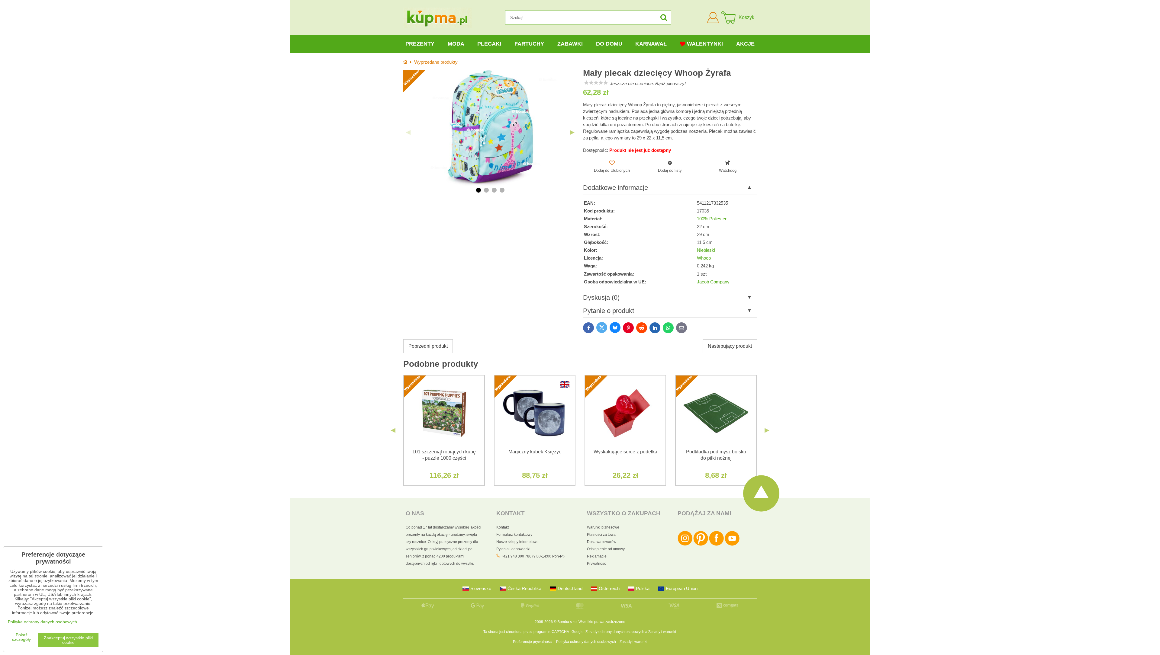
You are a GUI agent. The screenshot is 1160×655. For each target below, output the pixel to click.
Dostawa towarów (601, 542)
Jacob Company (713, 282)
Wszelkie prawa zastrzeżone (601, 622)
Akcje (745, 44)
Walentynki (705, 44)
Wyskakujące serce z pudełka (625, 451)
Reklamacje (597, 556)
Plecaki (489, 44)
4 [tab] (502, 190)
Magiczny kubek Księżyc (534, 451)
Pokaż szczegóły (21, 637)
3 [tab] (494, 190)
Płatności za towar (602, 534)
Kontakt (502, 527)
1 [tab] (478, 190)
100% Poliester (712, 218)
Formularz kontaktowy (514, 534)
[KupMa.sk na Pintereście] (700, 544)
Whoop (704, 258)
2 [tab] (486, 190)
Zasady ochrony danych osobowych (614, 632)
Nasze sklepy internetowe (517, 542)
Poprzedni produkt (428, 346)
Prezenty (419, 44)
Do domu (609, 44)
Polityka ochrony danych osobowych (586, 642)
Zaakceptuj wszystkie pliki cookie (68, 640)
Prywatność (596, 563)
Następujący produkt (730, 346)
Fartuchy (529, 44)
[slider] (596, 82)
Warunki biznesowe (603, 527)
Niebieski (706, 250)
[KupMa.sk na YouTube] (732, 544)
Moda (456, 44)
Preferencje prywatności (533, 642)
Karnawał (651, 44)
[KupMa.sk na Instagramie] (685, 544)
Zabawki (570, 44)
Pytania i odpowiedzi (513, 549)
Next (572, 132)
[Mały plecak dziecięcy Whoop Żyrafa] (490, 128)
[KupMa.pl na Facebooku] (716, 544)
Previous (408, 132)
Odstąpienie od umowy (606, 549)
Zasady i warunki (662, 632)
